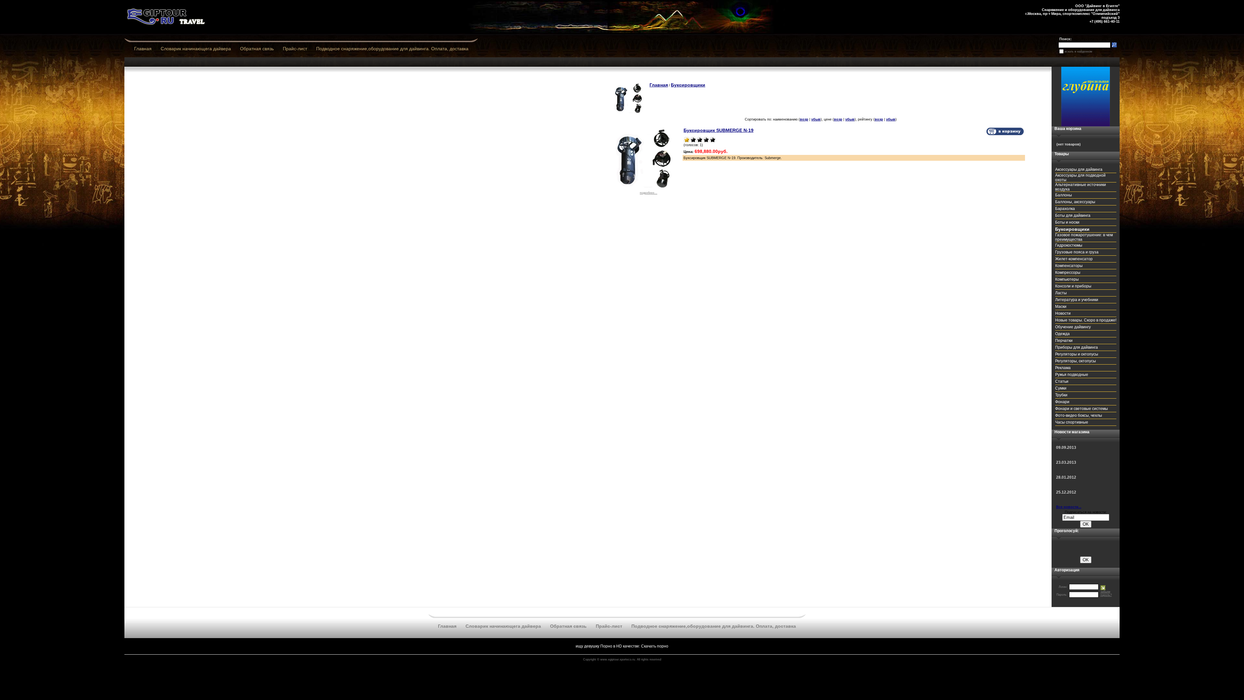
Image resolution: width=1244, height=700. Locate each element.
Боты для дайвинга (1072, 215)
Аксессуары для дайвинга (1078, 169)
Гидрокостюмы (1068, 245)
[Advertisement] (266, 87)
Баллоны (1063, 195)
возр (804, 119)
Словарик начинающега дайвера (196, 48)
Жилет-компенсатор (1074, 259)
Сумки (1060, 388)
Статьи (1061, 381)
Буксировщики (688, 85)
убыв (816, 119)
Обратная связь (257, 48)
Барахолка (1065, 208)
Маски (1060, 306)
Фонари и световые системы (1081, 408)
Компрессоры (1067, 272)
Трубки (1061, 395)
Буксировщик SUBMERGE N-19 (719, 130)
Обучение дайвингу (1073, 327)
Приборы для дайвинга (1076, 347)
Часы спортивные (1071, 422)
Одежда (1062, 334)
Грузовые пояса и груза (1077, 252)
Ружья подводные (1071, 374)
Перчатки (1064, 340)
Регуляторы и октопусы (1076, 354)
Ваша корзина (1067, 128)
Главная (143, 48)
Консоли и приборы (1073, 286)
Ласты (1061, 293)
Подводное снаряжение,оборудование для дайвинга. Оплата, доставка (392, 48)
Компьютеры (1067, 279)
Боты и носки (1067, 222)
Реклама (1063, 368)
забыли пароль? (1106, 593)
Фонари (1062, 402)
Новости (1063, 313)
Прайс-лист (295, 48)
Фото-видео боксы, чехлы (1078, 415)
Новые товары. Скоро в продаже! (1085, 320)
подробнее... (648, 192)
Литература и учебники (1076, 300)
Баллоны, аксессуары (1075, 202)
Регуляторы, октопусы (1075, 361)
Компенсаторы (1069, 265)
